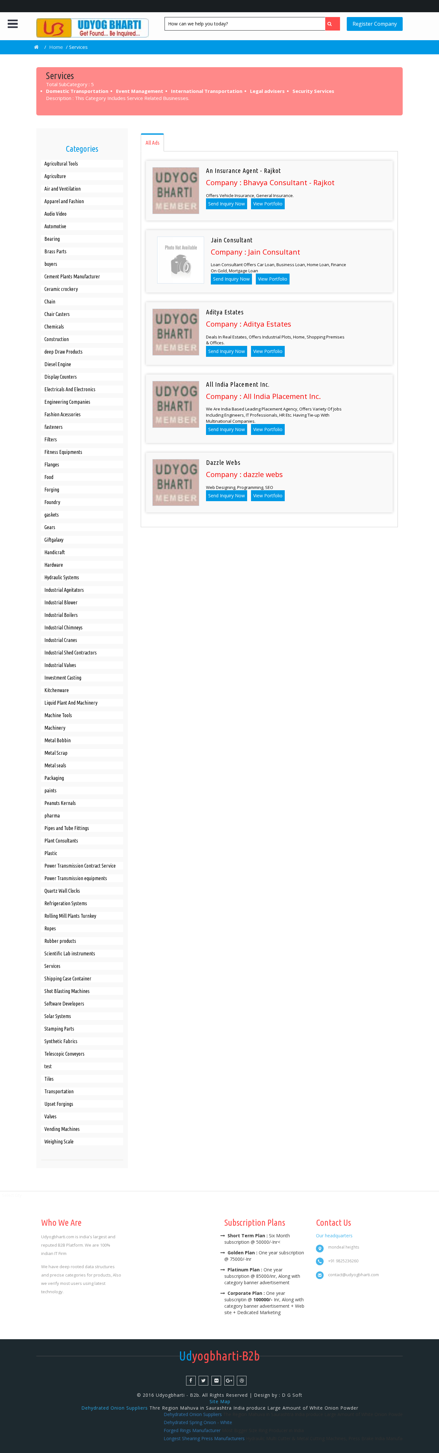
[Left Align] (332, 24)
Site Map (220, 1401)
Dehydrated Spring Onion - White (179, 1422)
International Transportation (207, 91)
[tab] (152, 142)
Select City (12, 1195)
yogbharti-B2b (219, 1356)
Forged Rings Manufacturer (173, 1430)
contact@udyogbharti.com (353, 1274)
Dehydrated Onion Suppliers (114, 1408)
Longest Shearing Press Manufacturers (185, 1438)
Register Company (375, 23)
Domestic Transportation (78, 91)
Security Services (314, 91)
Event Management (140, 91)
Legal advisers (268, 91)
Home (56, 47)
